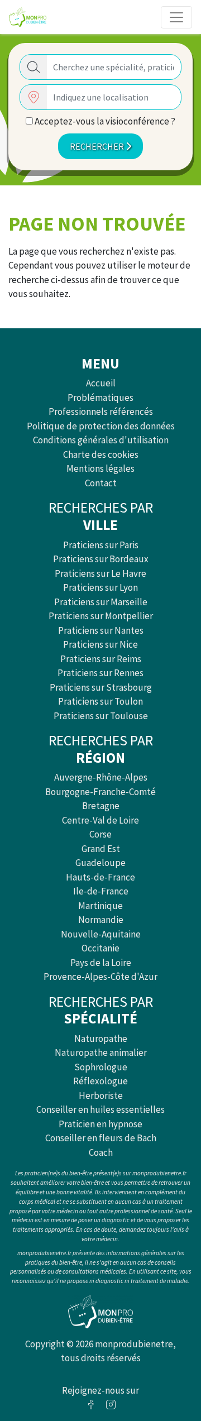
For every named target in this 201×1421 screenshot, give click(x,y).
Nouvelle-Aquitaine (101, 934)
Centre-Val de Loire (100, 820)
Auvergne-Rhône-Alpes (100, 777)
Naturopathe (100, 1038)
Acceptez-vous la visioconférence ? (104, 121)
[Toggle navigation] (176, 17)
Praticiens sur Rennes (100, 673)
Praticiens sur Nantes (100, 630)
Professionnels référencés (101, 411)
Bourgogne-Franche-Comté (100, 792)
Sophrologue (100, 1067)
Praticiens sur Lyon (100, 587)
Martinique (100, 906)
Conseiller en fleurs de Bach (100, 1138)
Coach (101, 1152)
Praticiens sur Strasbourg (101, 687)
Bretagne (100, 806)
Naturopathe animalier (101, 1052)
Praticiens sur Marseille (100, 602)
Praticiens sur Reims (100, 659)
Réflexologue (100, 1081)
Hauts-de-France (100, 877)
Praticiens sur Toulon (100, 701)
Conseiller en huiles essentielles (100, 1109)
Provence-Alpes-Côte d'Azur (100, 976)
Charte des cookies (100, 454)
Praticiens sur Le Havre (100, 573)
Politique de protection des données (101, 426)
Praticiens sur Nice (100, 644)
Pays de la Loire (100, 962)
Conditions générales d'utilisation (101, 440)
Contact (101, 483)
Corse (100, 834)
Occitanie (100, 948)
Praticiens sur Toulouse (101, 716)
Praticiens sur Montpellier (101, 616)
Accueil (101, 383)
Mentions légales (100, 468)
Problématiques (100, 397)
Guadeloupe (100, 863)
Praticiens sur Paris (100, 545)
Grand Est (101, 849)
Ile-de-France (100, 891)
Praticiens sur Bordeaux (101, 559)
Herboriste (101, 1095)
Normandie (100, 919)
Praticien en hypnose (100, 1124)
